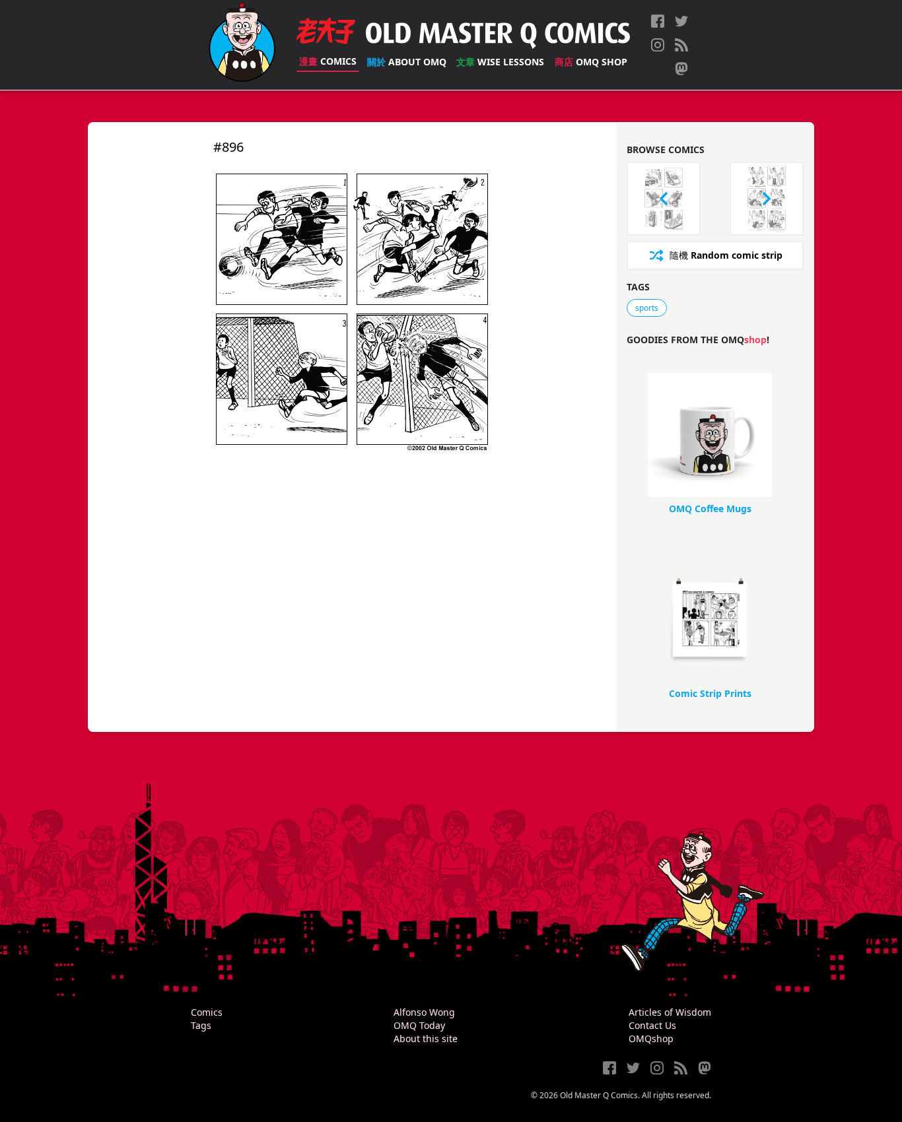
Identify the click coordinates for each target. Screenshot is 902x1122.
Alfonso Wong (424, 1012)
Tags (201, 1025)
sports (646, 308)
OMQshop (651, 1038)
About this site (426, 1038)
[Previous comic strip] (664, 199)
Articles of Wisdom (670, 1012)
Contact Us (652, 1025)
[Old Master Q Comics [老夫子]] (242, 45)
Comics (328, 61)
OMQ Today (419, 1025)
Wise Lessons (500, 61)
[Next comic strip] (767, 199)
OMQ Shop (591, 61)
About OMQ (406, 61)
